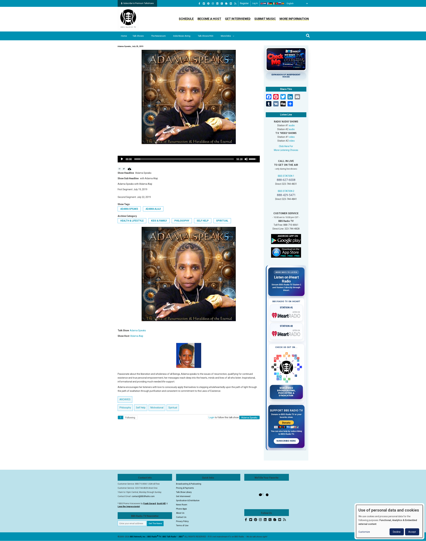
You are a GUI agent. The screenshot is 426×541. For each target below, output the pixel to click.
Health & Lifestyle (132, 220)
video (292, 137)
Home (124, 36)
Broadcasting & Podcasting (188, 484)
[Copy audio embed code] (119, 169)
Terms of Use (182, 525)
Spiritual (222, 220)
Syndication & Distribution (188, 500)
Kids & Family (159, 220)
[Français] (267, 3)
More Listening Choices (286, 150)
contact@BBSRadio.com (143, 496)
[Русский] (279, 3)
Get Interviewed (237, 18)
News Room (181, 505)
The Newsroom (158, 36)
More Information (294, 18)
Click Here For (286, 146)
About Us (180, 513)
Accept (412, 532)
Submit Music (265, 18)
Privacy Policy (182, 521)
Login (211, 417)
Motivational (156, 407)
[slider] (184, 159)
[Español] (282, 3)
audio (292, 125)
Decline (397, 532)
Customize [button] (364, 532)
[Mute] (246, 159)
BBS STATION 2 (286, 191)
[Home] (128, 19)
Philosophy (181, 220)
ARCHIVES (124, 399)
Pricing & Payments (185, 488)
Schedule (186, 18)
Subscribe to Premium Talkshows (138, 3)
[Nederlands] (264, 3)
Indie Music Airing (181, 36)
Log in (255, 3)
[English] (261, 3)
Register (244, 3)
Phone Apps (181, 509)
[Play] (122, 159)
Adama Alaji (153, 209)
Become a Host (209, 18)
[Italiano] (273, 3)
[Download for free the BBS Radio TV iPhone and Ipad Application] (286, 252)
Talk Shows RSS (205, 36)
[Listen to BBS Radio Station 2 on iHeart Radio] (286, 333)
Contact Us (181, 517)
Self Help (203, 220)
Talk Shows (138, 36)
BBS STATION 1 (286, 176)
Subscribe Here (286, 441)
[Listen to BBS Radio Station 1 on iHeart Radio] (286, 314)
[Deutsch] (270, 3)
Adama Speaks (129, 209)
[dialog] (389, 521)
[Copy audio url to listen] (124, 169)
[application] (189, 159)
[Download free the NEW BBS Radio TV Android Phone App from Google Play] (286, 238)
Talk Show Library (184, 492)
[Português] (276, 3)
